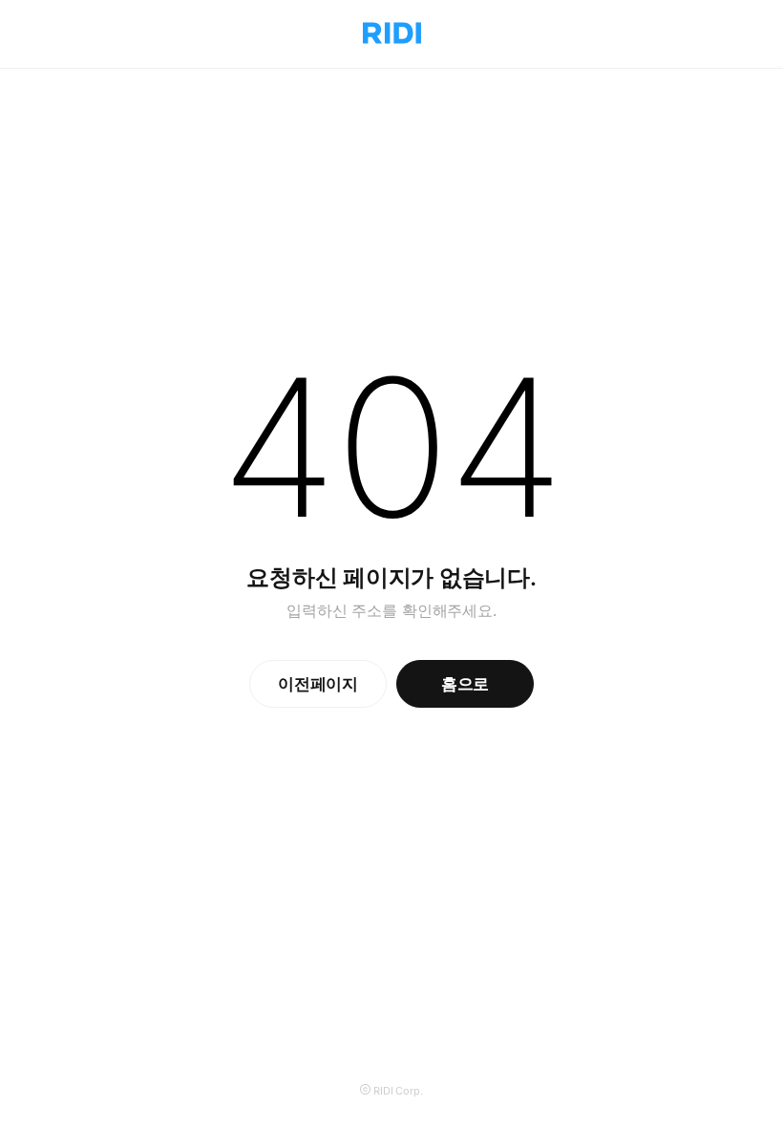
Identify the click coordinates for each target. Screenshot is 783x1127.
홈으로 (465, 683)
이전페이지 (318, 683)
